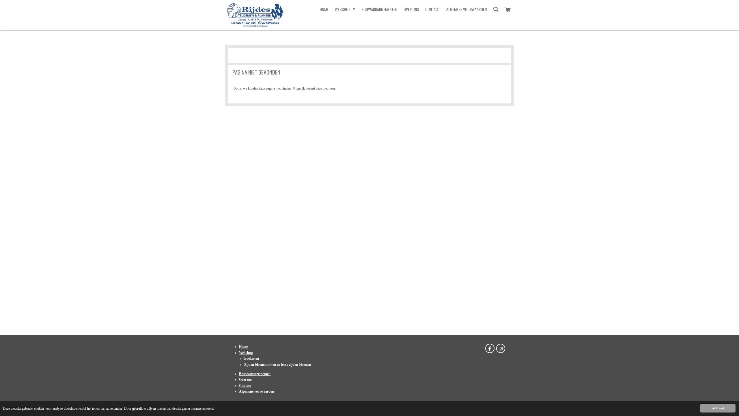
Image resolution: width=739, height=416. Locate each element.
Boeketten (251, 358)
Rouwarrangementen (254, 374)
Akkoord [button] (718, 408)
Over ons (245, 380)
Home (243, 347)
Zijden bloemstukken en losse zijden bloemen (277, 365)
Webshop (246, 353)
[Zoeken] (496, 9)
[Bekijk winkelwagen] (508, 9)
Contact (245, 386)
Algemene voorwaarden (256, 391)
